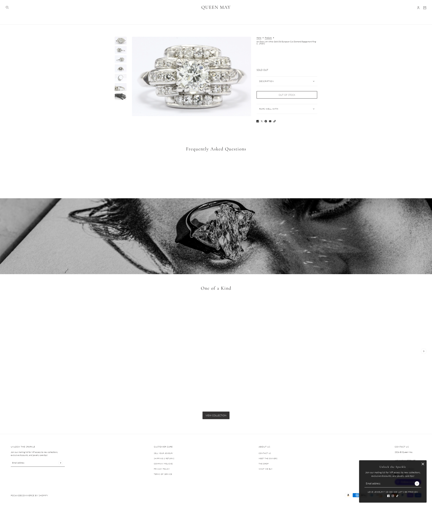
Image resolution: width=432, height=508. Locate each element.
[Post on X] (262, 121)
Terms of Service (163, 474)
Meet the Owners (268, 458)
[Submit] (417, 483)
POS (13, 495)
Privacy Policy (162, 469)
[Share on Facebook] (257, 121)
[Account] (418, 8)
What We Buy (266, 469)
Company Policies (163, 464)
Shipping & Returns (164, 458)
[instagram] (392, 495)
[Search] (7, 7)
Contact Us (265, 453)
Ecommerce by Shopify (34, 495)
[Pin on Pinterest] (265, 121)
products (268, 38)
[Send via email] (270, 121)
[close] (423, 464)
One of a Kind (216, 288)
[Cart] (425, 8)
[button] (274, 121)
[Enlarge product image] (191, 76)
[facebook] (388, 495)
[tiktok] (397, 495)
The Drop (264, 464)
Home (258, 38)
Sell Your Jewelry (163, 453)
